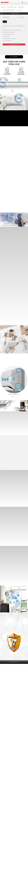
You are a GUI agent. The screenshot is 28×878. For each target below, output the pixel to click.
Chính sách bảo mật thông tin (14, 866)
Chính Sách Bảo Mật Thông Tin (9, 838)
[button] (12, 372)
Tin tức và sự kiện (6, 816)
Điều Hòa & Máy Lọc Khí (12, 7)
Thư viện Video (5, 833)
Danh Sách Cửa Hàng (14, 64)
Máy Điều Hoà (21, 7)
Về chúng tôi (4, 820)
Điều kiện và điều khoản (14, 864)
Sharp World (4, 807)
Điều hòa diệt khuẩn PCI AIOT (9, 10)
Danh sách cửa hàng (6, 829)
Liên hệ (3, 824)
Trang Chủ (3, 7)
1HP (5, 41)
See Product (14, 679)
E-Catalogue (14, 76)
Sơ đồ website (5, 811)
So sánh (23, 37)
